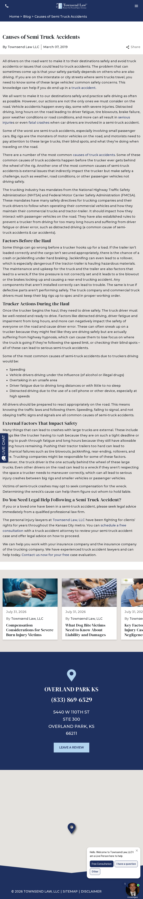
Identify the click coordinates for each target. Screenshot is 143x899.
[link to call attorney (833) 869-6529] (7, 6)
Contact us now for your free (45, 555)
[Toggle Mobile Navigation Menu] (136, 6)
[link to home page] (71, 6)
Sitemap (70, 891)
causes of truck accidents (94, 155)
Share (135, 47)
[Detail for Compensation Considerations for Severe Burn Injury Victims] (32, 608)
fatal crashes (39, 123)
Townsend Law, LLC (69, 520)
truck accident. (84, 88)
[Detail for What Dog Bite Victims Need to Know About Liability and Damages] (91, 608)
